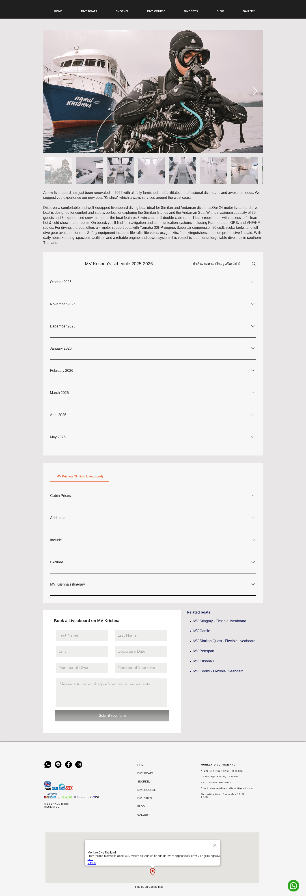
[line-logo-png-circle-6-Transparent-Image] (58, 764)
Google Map (156, 886)
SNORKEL (141, 781)
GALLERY (141, 814)
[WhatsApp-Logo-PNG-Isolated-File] (47, 764)
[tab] (79, 476)
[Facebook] (68, 764)
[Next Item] (255, 91)
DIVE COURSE (141, 789)
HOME (141, 765)
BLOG (141, 806)
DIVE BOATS (141, 773)
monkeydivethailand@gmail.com (231, 788)
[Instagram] (78, 764)
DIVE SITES (141, 798)
